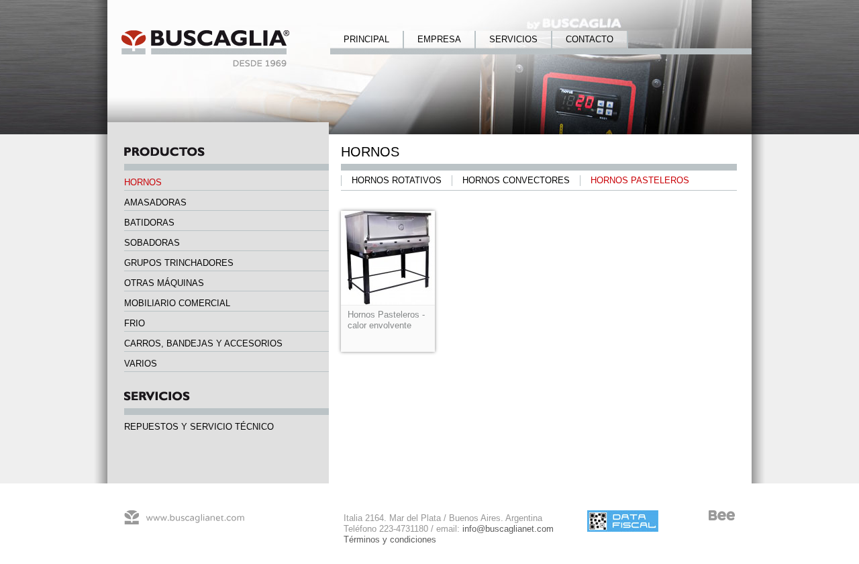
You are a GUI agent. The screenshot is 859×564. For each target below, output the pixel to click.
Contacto (589, 39)
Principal (366, 39)
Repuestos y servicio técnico (199, 427)
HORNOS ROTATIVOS (397, 180)
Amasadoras (155, 202)
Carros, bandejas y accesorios (203, 343)
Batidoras (149, 223)
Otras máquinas (164, 283)
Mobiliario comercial (177, 303)
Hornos (143, 182)
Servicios (513, 39)
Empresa (439, 39)
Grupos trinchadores (179, 263)
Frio (134, 323)
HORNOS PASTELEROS (640, 180)
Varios (140, 364)
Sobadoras (152, 243)
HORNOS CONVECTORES (516, 180)
